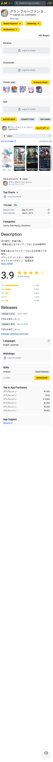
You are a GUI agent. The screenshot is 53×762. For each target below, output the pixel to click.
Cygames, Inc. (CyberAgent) (24, 15)
